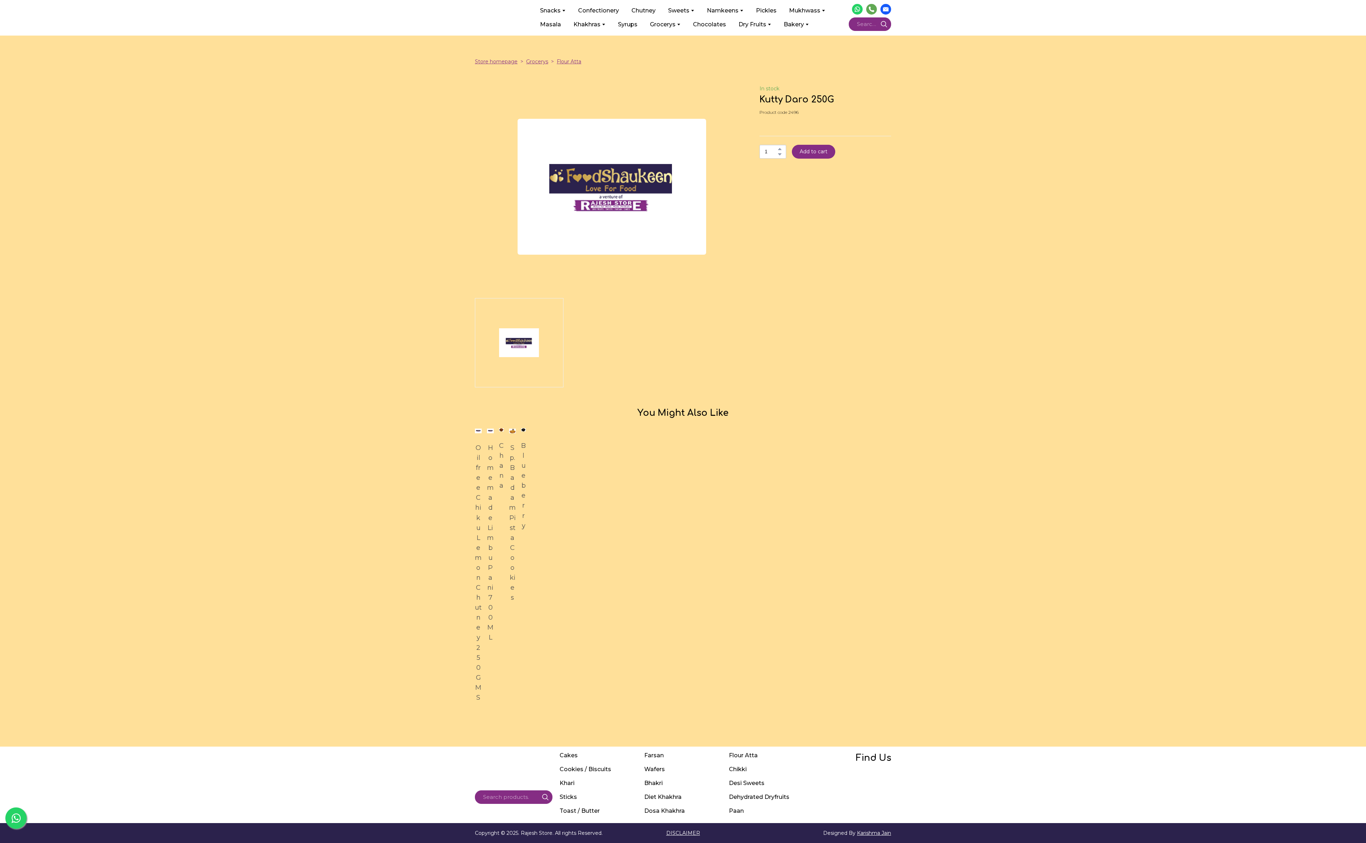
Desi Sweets (746, 783)
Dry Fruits (752, 24)
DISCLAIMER (683, 833)
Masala (550, 24)
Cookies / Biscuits (585, 769)
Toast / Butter (580, 810)
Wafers (654, 769)
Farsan (654, 755)
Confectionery (598, 10)
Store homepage (496, 61)
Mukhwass (804, 10)
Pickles (766, 10)
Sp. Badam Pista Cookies (512, 522)
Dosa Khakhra (664, 810)
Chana (501, 465)
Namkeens (722, 10)
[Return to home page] (502, 17)
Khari (567, 783)
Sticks (568, 797)
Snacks (550, 10)
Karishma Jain (874, 833)
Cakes (569, 755)
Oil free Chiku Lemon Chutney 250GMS (478, 572)
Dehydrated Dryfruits (759, 797)
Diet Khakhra (663, 797)
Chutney (643, 10)
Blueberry (523, 486)
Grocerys (663, 24)
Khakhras (586, 24)
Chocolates (709, 24)
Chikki (738, 769)
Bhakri (653, 783)
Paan (736, 810)
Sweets (678, 10)
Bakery (794, 24)
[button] (857, 9)
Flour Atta (569, 61)
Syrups (627, 24)
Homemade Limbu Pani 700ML (490, 542)
